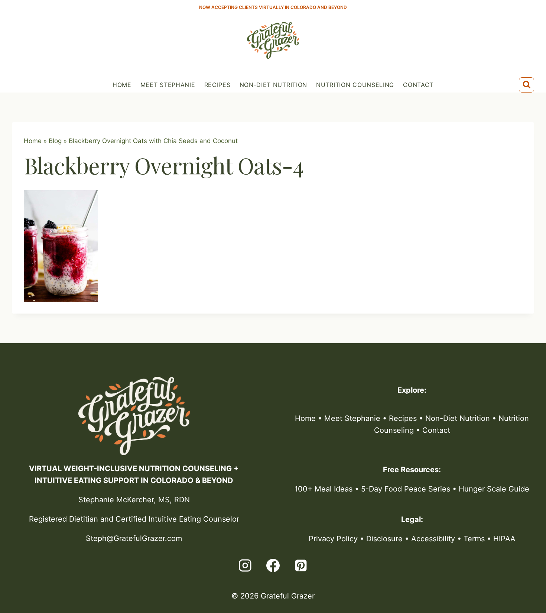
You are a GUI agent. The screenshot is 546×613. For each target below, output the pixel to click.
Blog (55, 141)
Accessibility (433, 538)
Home (122, 84)
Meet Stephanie (167, 84)
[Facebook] (273, 565)
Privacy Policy (333, 538)
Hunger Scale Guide (494, 488)
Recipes (217, 84)
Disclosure (384, 538)
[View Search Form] (526, 85)
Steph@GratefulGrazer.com (134, 538)
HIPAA (504, 538)
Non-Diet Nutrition (274, 84)
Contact (418, 84)
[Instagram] (245, 565)
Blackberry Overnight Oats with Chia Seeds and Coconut (153, 141)
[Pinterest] (300, 565)
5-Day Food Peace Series (405, 488)
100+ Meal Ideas (323, 488)
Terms (474, 538)
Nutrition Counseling (355, 84)
